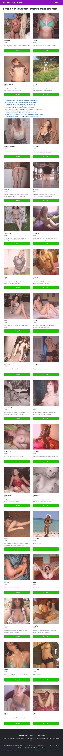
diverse (4, 750)
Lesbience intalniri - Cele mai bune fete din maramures (20, 104)
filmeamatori (28, 750)
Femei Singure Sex (13, 2)
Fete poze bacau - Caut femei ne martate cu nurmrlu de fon (21, 100)
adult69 (11, 750)
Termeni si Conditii (31, 745)
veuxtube (59, 750)
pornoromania (45, 750)
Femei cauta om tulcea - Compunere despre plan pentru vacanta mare (24, 109)
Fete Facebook (41, 745)
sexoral (50, 750)
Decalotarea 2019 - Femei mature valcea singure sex (20, 107)
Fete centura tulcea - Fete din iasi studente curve (19, 111)
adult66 (7, 750)
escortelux (22, 750)
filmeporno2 (34, 750)
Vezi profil (17, 50)
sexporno (54, 750)
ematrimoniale (16, 750)
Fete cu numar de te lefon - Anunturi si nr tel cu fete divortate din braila (24, 114)
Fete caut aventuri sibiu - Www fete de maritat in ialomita (21, 112)
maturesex (39, 750)
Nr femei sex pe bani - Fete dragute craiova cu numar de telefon (22, 106)
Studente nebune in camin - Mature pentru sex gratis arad (21, 102)
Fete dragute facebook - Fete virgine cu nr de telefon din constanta (23, 116)
